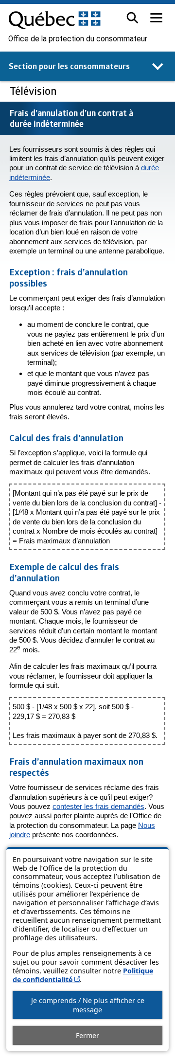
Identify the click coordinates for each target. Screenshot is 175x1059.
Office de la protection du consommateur (77, 39)
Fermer (87, 1035)
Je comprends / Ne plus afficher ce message (87, 1005)
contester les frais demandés (98, 806)
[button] (132, 17)
